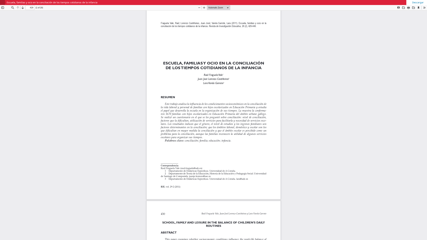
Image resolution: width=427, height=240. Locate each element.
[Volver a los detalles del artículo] (2, 2)
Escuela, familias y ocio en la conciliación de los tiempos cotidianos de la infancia (52, 2)
